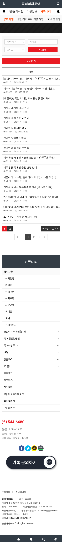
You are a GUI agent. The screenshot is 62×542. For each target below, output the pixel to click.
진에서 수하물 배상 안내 (16, 108)
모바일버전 (21, 492)
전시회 (8, 285)
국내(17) (31, 61)
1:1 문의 (7, 366)
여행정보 (32, 11)
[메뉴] (6, 538)
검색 (43, 49)
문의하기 (6, 492)
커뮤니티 (45, 11)
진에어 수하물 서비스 (14, 137)
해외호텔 (9, 298)
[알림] (31, 538)
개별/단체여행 (15, 11)
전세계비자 (11, 324)
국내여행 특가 (10, 345)
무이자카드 (9, 408)
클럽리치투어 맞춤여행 (30, 19)
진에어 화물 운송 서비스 (16, 147)
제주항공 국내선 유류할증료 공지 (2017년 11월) (29, 157)
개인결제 (8, 387)
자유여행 (9, 304)
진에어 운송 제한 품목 (15, 128)
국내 (7, 318)
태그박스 (8, 380)
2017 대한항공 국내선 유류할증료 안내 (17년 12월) (30, 197)
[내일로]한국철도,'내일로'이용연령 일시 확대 (27, 98)
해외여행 (9, 291)
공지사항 (8, 19)
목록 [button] (56, 229)
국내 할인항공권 (12, 338)
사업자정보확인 (9, 510)
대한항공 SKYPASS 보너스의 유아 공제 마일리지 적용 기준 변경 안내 (31, 206)
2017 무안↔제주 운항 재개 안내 (20, 216)
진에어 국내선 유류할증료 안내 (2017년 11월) (27, 187)
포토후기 (8, 373)
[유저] (18, 538)
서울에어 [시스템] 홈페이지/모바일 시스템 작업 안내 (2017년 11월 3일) (31, 177)
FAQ (6, 352)
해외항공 (9, 278)
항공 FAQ (8, 359)
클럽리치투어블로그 (14, 394)
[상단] (56, 538)
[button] (4, 228)
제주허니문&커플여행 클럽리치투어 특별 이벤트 (29, 88)
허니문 (8, 311)
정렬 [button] (46, 229)
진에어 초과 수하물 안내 (16, 118)
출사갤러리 (9, 401)
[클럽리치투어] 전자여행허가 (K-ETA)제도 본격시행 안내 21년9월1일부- (31, 78)
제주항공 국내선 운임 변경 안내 (20, 167)
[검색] (43, 538)
